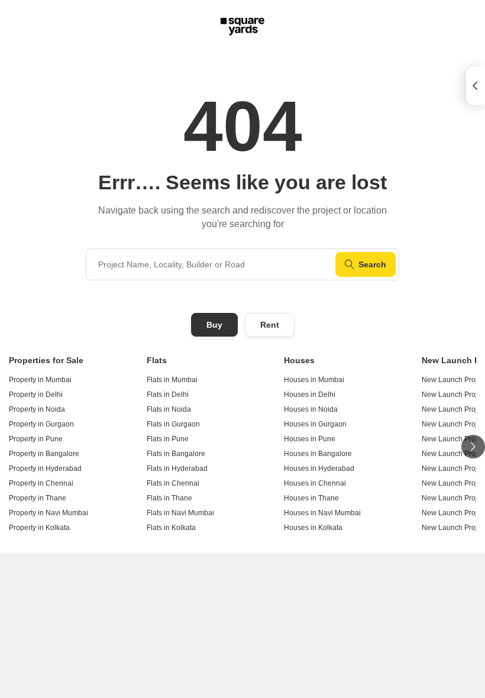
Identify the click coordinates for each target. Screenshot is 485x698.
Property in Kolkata (39, 528)
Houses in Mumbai (314, 380)
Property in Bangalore (44, 454)
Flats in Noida (169, 409)
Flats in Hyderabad (177, 468)
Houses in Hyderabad (319, 468)
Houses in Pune (309, 439)
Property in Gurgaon (41, 424)
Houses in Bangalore (318, 454)
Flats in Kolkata (171, 528)
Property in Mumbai (40, 380)
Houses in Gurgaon (315, 424)
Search (372, 264)
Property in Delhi (36, 394)
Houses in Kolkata (313, 528)
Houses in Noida (311, 409)
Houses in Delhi (309, 394)
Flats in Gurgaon (173, 424)
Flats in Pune (168, 439)
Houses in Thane (311, 498)
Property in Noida (37, 409)
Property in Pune (36, 439)
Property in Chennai (41, 483)
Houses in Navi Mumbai (322, 513)
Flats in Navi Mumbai (180, 513)
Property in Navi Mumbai (48, 513)
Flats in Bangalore (176, 454)
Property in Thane (37, 498)
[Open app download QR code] (475, 86)
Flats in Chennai (173, 483)
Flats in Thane (169, 498)
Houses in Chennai (315, 483)
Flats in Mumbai (172, 380)
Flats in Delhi (168, 394)
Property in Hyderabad (45, 468)
